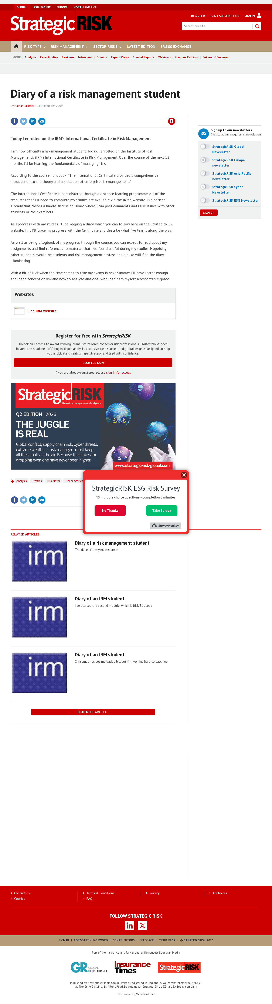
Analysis (30, 57)
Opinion (101, 57)
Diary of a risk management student (112, 543)
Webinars (164, 57)
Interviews (85, 57)
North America (85, 7)
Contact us (22, 893)
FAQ (89, 898)
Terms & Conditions (100, 893)
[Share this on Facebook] (14, 121)
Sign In (249, 16)
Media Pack (167, 940)
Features (68, 57)
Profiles (37, 481)
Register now (93, 363)
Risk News (53, 481)
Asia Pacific (42, 7)
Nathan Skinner (24, 106)
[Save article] (172, 121)
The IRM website (42, 310)
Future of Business (216, 57)
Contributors (124, 940)
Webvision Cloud (145, 994)
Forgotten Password (91, 940)
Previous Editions (187, 57)
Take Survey (161, 510)
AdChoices (220, 893)
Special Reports (143, 57)
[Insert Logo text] (62, 34)
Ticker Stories (74, 481)
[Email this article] (42, 121)
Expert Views (120, 57)
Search (257, 26)
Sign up (208, 213)
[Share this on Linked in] (33, 121)
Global (22, 7)
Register (198, 16)
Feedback (147, 940)
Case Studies (49, 57)
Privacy (154, 893)
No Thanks (110, 510)
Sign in (121, 112)
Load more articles (93, 712)
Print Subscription (224, 16)
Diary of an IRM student (99, 598)
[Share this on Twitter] (23, 121)
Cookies (19, 898)
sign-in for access (118, 372)
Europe (62, 7)
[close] (175, 112)
